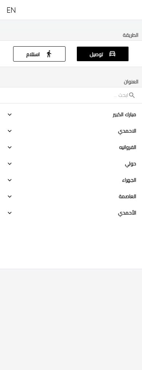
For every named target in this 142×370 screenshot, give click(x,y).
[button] (71, 114)
